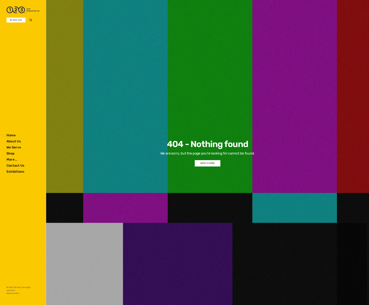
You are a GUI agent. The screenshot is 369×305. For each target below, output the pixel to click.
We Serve (13, 147)
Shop (10, 153)
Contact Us (15, 166)
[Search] (31, 20)
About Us (13, 141)
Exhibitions (15, 172)
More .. (11, 159)
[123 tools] (22, 9)
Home (11, 135)
